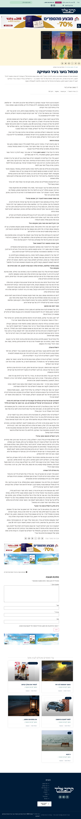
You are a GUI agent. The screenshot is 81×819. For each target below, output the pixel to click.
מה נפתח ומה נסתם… (30, 719)
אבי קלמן (44, 786)
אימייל (56, 612)
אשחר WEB (30, 814)
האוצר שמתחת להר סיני (63, 684)
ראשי (76, 67)
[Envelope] (52, 5)
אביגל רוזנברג (45, 791)
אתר (57, 619)
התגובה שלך (55, 584)
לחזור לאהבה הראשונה (63, 719)
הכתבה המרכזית (69, 67)
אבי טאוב (44, 784)
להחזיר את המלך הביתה (29, 684)
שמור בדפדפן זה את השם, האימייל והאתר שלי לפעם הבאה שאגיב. (38, 626)
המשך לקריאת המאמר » (64, 687)
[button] (79, 26)
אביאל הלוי (44, 788)
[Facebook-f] (54, 5)
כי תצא (68, 754)
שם (57, 605)
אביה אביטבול (45, 795)
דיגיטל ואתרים (23, 814)
